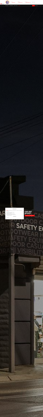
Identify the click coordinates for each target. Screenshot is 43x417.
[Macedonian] (35, 5)
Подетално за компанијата (29, 215)
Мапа (16, 5)
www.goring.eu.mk (20, 2)
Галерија (19, 5)
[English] (36, 5)
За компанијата (11, 5)
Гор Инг (7, 210)
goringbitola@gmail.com (28, 2)
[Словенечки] (37, 5)
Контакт (15, 5)
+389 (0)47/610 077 (13, 2)
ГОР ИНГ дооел (7, 5)
